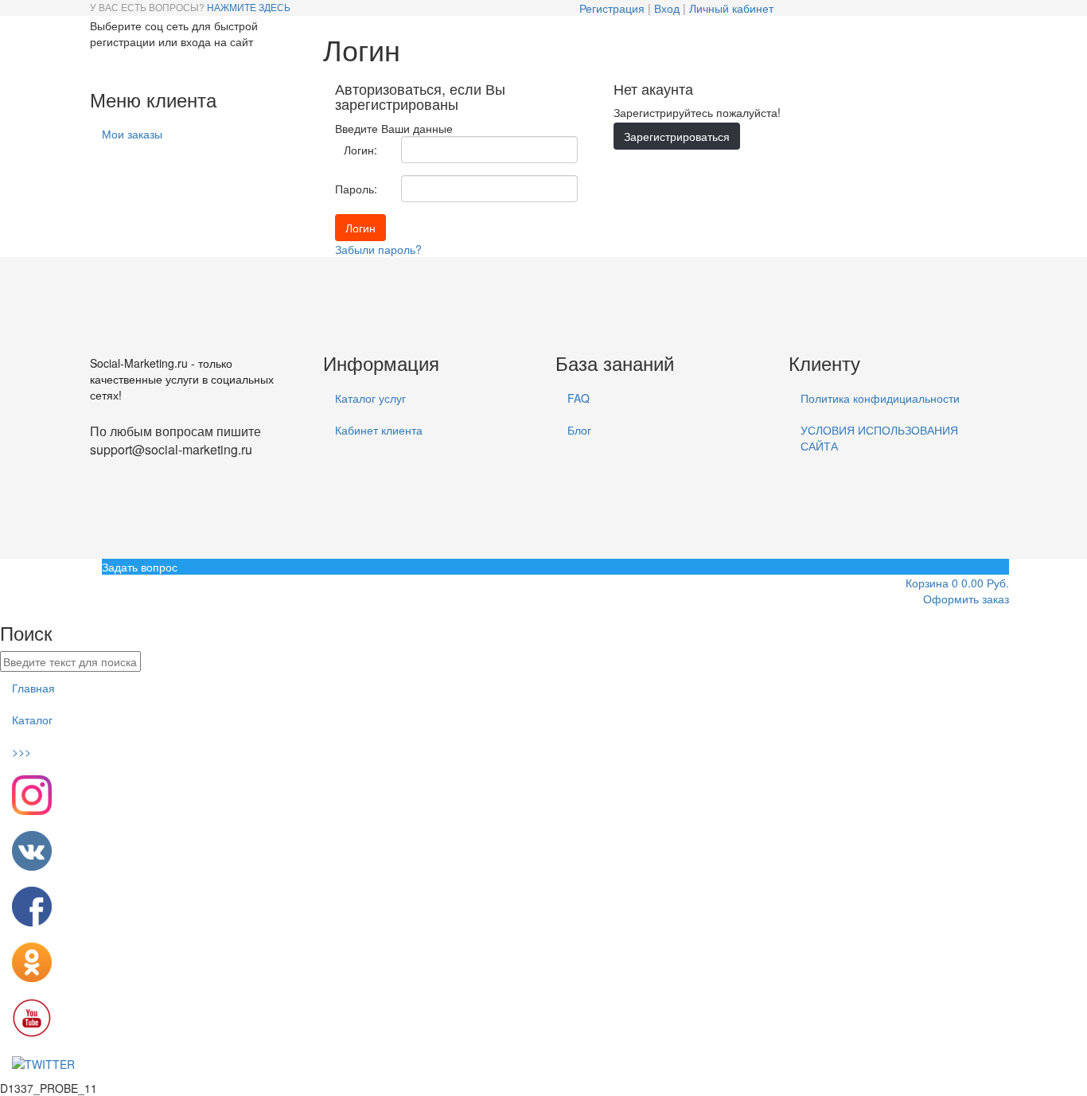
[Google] (110, 65)
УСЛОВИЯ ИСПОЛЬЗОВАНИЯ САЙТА (879, 438)
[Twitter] (148, 65)
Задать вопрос (139, 567)
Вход (667, 8)
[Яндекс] (174, 65)
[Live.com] (129, 65)
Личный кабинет (731, 8)
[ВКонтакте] (155, 65)
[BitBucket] (91, 65)
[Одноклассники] (142, 65)
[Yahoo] (167, 65)
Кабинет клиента (379, 430)
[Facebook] (104, 65)
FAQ (578, 398)
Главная (33, 688)
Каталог (32, 719)
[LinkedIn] (123, 65)
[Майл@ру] (136, 65)
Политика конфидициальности (880, 398)
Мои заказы (132, 134)
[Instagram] (117, 65)
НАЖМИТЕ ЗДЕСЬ (248, 7)
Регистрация (612, 8)
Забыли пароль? (378, 249)
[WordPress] (161, 65)
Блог (579, 430)
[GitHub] (97, 65)
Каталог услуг (370, 398)
